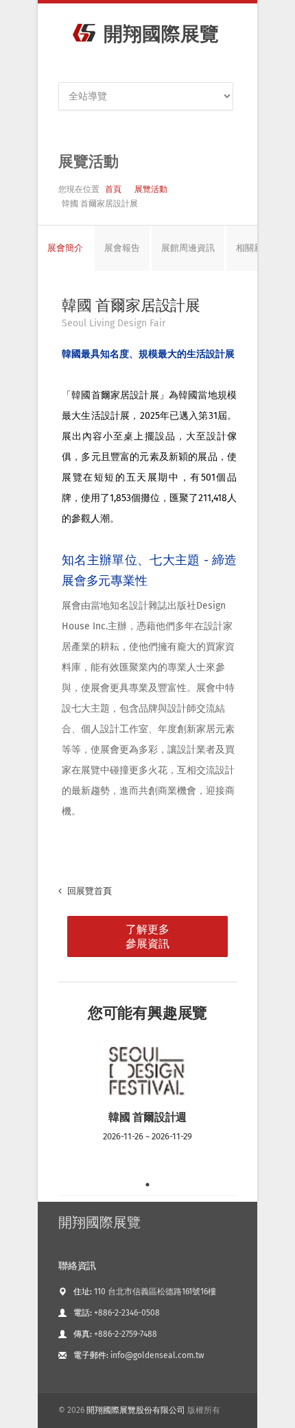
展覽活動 (150, 189)
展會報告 (122, 248)
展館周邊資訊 (188, 248)
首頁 (113, 189)
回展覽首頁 (88, 891)
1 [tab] (147, 1184)
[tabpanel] (147, 1105)
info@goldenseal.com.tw (157, 1355)
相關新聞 (254, 248)
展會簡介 (65, 248)
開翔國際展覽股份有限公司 (135, 1410)
